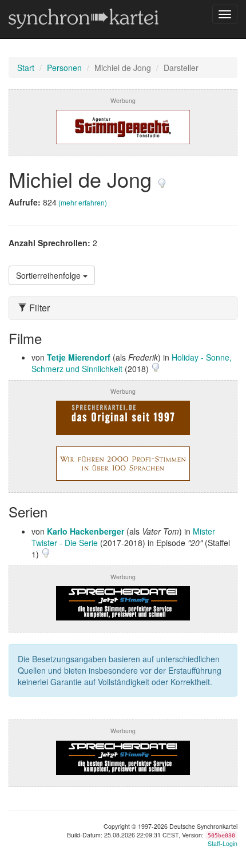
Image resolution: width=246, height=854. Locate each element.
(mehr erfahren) (82, 202)
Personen (64, 67)
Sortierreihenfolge (49, 275)
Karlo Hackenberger (85, 531)
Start (25, 67)
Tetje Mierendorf (78, 357)
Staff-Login (222, 843)
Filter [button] (38, 308)
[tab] (123, 308)
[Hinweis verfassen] (161, 178)
